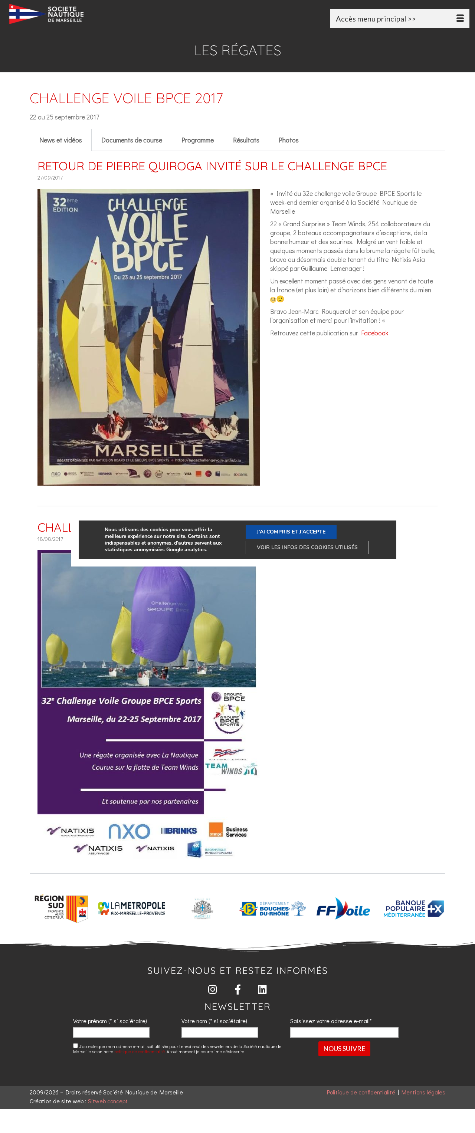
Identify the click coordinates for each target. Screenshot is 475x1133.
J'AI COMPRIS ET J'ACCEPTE (291, 531)
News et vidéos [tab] (60, 139)
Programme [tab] (197, 139)
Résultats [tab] (246, 139)
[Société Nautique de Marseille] (81, 14)
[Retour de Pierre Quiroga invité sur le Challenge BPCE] (148, 481)
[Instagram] (213, 989)
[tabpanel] (237, 512)
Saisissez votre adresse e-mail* (331, 1021)
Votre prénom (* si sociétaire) (110, 1021)
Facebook (375, 332)
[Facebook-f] (238, 989)
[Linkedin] (263, 989)
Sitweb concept (108, 1101)
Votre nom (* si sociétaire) (214, 1021)
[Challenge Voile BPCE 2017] (148, 854)
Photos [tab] (289, 139)
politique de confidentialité (139, 1051)
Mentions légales (423, 1092)
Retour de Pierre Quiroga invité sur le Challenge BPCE (212, 165)
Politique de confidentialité (361, 1092)
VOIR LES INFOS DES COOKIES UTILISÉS (307, 547)
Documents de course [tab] (131, 139)
